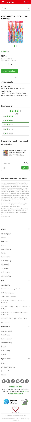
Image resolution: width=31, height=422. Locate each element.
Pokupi (3, 253)
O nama (3, 363)
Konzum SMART (6, 257)
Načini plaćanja (5, 285)
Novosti (3, 375)
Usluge (3, 229)
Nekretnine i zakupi (6, 343)
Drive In (3, 245)
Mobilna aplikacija (6, 261)
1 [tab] (14, 46)
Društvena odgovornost (8, 367)
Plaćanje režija (5, 264)
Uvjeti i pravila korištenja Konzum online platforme (12, 301)
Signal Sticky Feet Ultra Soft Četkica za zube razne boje (17, 151)
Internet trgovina (6, 234)
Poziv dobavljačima (6, 339)
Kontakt (3, 354)
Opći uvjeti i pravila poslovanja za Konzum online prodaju (15, 307)
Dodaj (26, 168)
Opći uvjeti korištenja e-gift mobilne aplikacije (14, 318)
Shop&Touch (5, 268)
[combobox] (15, 8)
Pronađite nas (5, 335)
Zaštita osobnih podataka (8, 296)
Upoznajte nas (6, 359)
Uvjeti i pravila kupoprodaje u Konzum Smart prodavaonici (14, 313)
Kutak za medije (5, 350)
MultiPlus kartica (6, 276)
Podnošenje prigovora (7, 293)
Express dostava (6, 249)
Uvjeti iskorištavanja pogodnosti (10, 289)
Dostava (3, 237)
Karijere (3, 346)
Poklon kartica (5, 272)
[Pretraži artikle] (25, 2)
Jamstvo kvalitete (6, 371)
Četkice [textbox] (4, 8)
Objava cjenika (5, 322)
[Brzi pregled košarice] (29, 2)
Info (2, 280)
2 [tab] (16, 46)
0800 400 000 (16, 387)
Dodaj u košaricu (10, 71)
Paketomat (4, 241)
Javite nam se (5, 326)
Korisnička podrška (6, 331)
